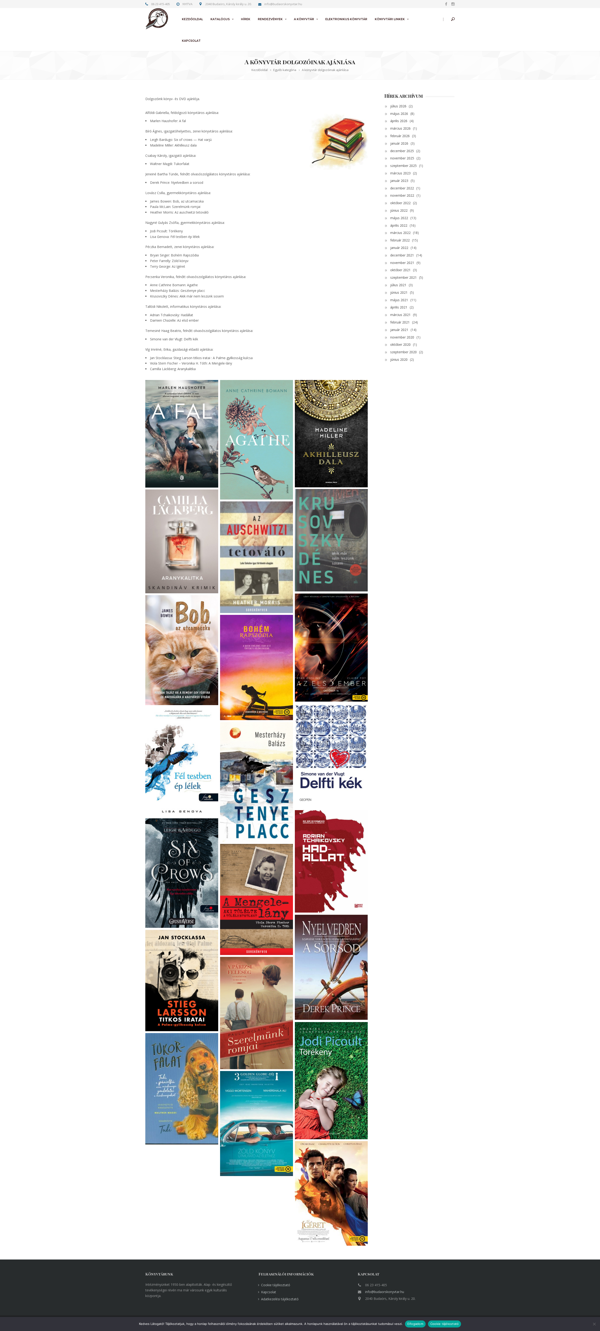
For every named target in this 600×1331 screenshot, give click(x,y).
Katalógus (220, 19)
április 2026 (398, 121)
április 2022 (398, 225)
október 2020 (400, 344)
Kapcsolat (191, 40)
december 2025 (402, 151)
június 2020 (399, 359)
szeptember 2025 (403, 165)
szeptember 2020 (403, 352)
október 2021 (400, 270)
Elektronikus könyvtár (346, 19)
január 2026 (399, 143)
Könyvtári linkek (390, 19)
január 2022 (399, 247)
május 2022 (399, 218)
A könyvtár (304, 19)
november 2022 (402, 195)
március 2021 (400, 314)
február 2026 (400, 136)
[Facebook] (446, 4)
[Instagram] (452, 4)
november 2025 (402, 158)
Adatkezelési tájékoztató (280, 1299)
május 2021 (399, 300)
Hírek (245, 19)
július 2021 (398, 285)
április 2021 (398, 307)
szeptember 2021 (403, 277)
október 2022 (400, 203)
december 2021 (402, 255)
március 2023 (400, 173)
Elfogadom (415, 1324)
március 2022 (400, 232)
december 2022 (402, 188)
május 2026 (399, 113)
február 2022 (400, 240)
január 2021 (399, 329)
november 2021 (402, 262)
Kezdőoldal (192, 19)
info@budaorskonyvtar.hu (384, 1292)
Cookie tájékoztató (275, 1285)
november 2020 (402, 337)
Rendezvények (270, 19)
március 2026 (400, 128)
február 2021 (400, 322)
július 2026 (398, 106)
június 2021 (399, 292)
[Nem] (594, 1324)
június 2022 (399, 210)
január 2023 (399, 180)
